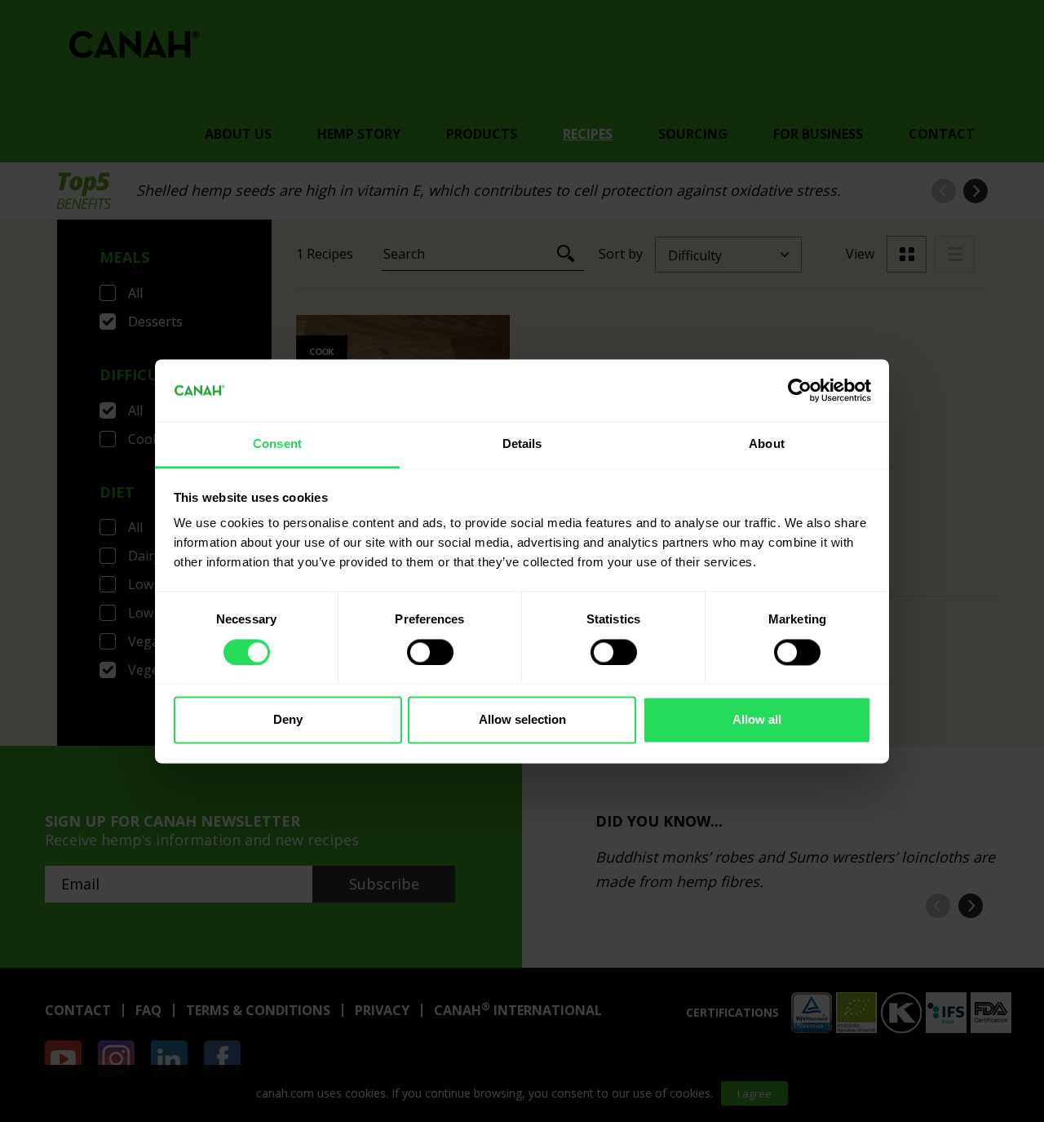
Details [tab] (522, 444)
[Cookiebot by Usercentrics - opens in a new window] (799, 390)
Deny (288, 720)
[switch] (430, 652)
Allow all (756, 720)
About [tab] (767, 444)
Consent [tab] (277, 444)
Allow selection (522, 720)
